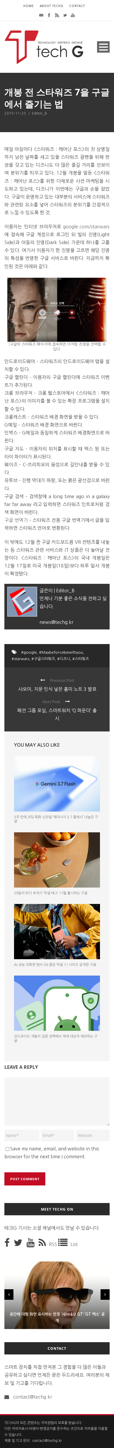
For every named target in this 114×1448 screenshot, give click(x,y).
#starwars (20, 659)
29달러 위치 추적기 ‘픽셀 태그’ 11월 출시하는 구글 (50, 893)
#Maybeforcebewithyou (61, 652)
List (74, 1244)
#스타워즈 (80, 659)
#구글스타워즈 (43, 659)
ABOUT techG (51, 6)
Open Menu (103, 47)
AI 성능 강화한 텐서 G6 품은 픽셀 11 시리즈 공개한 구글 (55, 965)
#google (29, 652)
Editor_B (39, 113)
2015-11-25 (15, 113)
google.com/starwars (86, 226)
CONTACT (77, 6)
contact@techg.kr (32, 1397)
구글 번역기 (16, 520)
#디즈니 (63, 659)
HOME (28, 6)
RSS (53, 1244)
